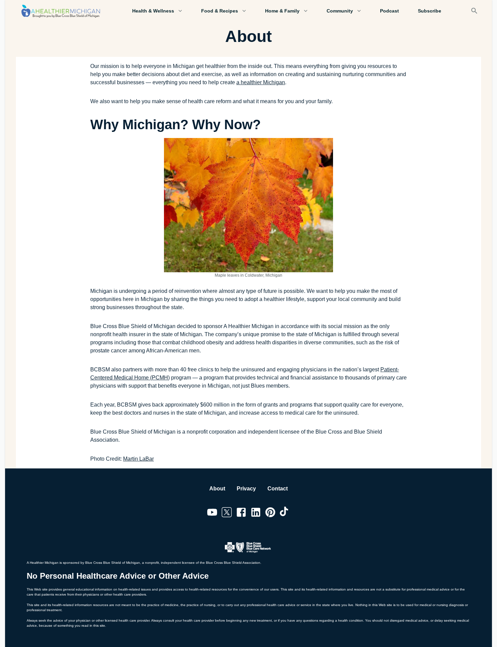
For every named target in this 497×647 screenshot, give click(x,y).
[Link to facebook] (241, 513)
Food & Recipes (219, 11)
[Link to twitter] (227, 513)
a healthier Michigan (260, 82)
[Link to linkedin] (256, 513)
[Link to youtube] (212, 513)
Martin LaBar (138, 459)
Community (340, 11)
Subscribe (429, 11)
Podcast (389, 11)
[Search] (474, 11)
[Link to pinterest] (270, 513)
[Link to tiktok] (285, 513)
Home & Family (282, 11)
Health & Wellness (153, 11)
